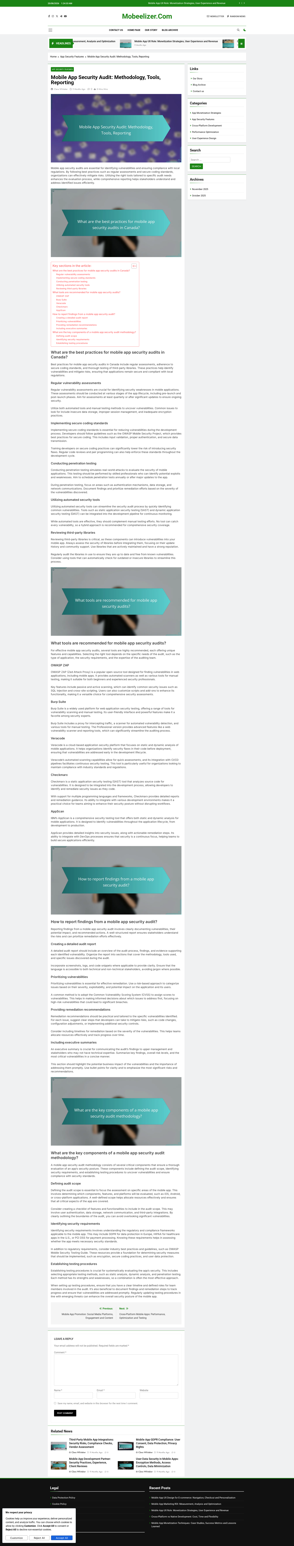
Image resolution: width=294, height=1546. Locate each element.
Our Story (151, 30)
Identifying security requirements (72, 339)
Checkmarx (62, 307)
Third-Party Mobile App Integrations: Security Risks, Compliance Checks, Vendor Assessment (91, 1443)
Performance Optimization (205, 132)
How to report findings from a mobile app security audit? (84, 314)
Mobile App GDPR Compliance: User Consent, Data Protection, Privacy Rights (158, 1443)
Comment (60, 1352)
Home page (134, 30)
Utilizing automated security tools (73, 285)
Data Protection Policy (63, 1497)
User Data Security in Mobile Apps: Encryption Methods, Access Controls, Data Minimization (157, 1462)
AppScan (61, 310)
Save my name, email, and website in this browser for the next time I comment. (98, 1403)
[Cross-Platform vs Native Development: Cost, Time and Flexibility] (169, 45)
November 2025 (200, 189)
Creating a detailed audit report (72, 318)
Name (58, 1390)
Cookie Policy (59, 1504)
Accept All (62, 1537)
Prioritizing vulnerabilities (68, 321)
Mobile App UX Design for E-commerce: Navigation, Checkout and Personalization (193, 1497)
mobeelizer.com (147, 16)
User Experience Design (204, 138)
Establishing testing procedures (72, 343)
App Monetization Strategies (206, 113)
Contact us (116, 30)
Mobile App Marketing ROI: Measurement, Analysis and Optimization (186, 1504)
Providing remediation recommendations (76, 325)
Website (144, 1390)
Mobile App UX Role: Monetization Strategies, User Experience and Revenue (116, 41)
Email (101, 1390)
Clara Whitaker (61, 89)
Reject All (39, 1537)
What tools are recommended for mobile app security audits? (86, 292)
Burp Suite (61, 299)
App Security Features (62, 69)
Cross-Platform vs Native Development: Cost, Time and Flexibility (192, 3)
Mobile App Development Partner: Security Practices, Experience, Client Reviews (90, 1462)
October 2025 (199, 195)
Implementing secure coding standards (75, 278)
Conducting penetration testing (71, 281)
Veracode (61, 303)
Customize (16, 1537)
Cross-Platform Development (207, 125)
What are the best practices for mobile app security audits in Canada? (91, 270)
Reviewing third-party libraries (71, 288)
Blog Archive (170, 30)
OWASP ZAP (62, 296)
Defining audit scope (66, 336)
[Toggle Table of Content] (132, 266)
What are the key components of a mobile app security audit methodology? (94, 332)
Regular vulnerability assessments (73, 274)
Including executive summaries (71, 328)
